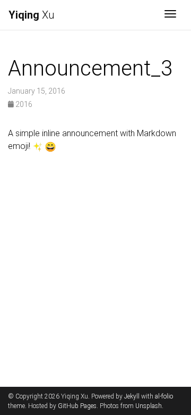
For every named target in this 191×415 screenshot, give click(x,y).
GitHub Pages (77, 406)
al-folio (164, 396)
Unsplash (148, 406)
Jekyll (132, 396)
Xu (31, 15)
